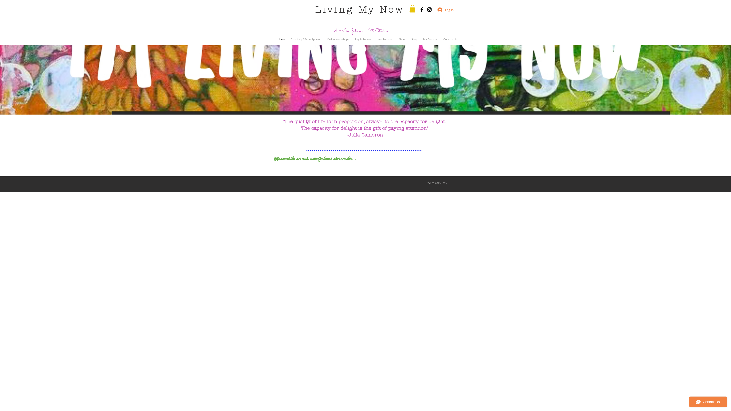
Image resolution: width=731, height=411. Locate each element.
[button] (412, 8)
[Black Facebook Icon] (422, 10)
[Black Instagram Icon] (429, 10)
